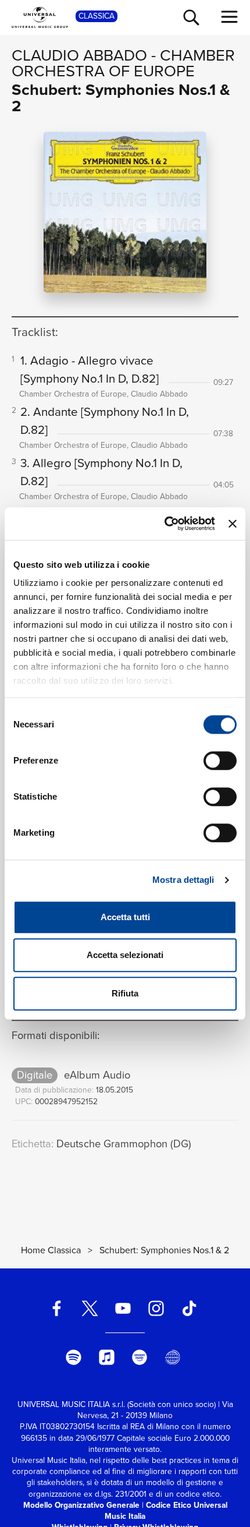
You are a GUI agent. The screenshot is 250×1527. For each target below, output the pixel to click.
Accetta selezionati (125, 955)
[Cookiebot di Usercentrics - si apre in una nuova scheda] (164, 523)
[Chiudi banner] (232, 523)
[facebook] (57, 1308)
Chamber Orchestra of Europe (123, 63)
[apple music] (106, 1357)
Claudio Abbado (79, 55)
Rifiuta (125, 993)
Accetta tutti (125, 917)
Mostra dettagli (183, 880)
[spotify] (73, 1357)
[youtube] (123, 1308)
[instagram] (155, 1308)
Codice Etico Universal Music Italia (166, 1510)
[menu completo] (230, 17)
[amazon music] (139, 1357)
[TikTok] (189, 1308)
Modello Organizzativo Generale (81, 1505)
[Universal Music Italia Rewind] (172, 1357)
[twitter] (90, 1308)
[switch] (220, 760)
